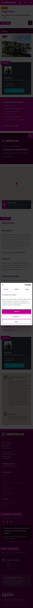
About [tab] (27, 289)
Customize (16, 316)
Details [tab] (16, 289)
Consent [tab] (6, 289)
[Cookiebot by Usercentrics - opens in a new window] (24, 285)
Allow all (16, 311)
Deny (16, 321)
